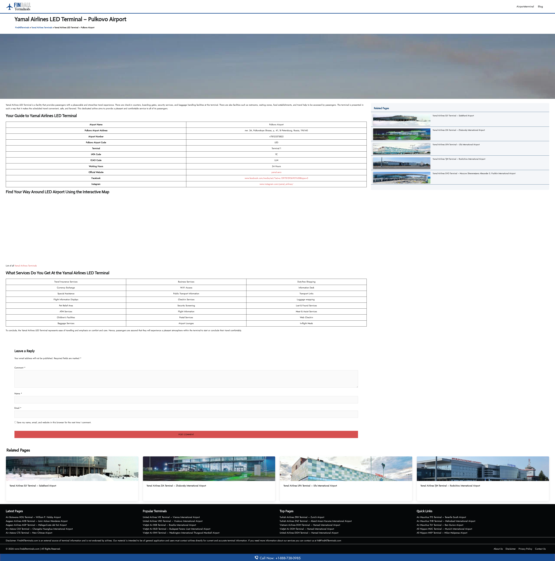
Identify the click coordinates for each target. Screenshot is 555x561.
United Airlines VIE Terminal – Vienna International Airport (171, 517)
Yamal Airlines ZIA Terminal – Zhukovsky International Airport (459, 130)
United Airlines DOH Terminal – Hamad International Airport (309, 532)
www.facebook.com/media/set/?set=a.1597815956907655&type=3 (276, 178)
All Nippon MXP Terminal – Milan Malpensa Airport (442, 532)
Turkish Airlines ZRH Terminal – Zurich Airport (302, 517)
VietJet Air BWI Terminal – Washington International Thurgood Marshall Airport (181, 532)
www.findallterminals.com (26, 548)
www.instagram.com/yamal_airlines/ (276, 184)
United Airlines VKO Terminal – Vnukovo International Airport (172, 521)
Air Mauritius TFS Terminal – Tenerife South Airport (441, 517)
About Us (498, 548)
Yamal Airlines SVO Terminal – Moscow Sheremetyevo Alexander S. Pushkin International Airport (474, 173)
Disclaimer (511, 548)
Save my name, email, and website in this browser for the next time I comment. (54, 422)
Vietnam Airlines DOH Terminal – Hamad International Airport (310, 525)
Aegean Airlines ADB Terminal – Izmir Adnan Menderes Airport (36, 521)
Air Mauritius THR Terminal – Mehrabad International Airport (446, 521)
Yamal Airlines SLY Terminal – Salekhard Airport (453, 115)
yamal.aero (276, 172)
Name (18, 393)
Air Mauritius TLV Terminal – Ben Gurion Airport (440, 525)
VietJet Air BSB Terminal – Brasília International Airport (169, 525)
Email (17, 408)
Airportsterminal (525, 6)
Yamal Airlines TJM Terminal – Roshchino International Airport (459, 158)
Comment (19, 367)
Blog (540, 6)
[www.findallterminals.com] (18, 6)
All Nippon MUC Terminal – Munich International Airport (444, 529)
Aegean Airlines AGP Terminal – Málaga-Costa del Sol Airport (36, 525)
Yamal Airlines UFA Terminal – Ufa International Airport (456, 144)
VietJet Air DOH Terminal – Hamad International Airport (307, 529)
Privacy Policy (525, 548)
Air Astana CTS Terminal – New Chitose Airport (29, 532)
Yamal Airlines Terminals (41, 27)
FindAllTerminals (22, 27)
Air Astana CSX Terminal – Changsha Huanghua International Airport (39, 529)
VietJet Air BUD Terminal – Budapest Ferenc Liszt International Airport (176, 529)
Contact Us (540, 548)
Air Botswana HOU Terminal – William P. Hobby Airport (33, 517)
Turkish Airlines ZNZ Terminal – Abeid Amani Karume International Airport (316, 521)
